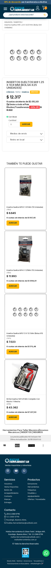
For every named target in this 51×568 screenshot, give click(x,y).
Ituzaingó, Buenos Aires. (16, 520)
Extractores (32, 484)
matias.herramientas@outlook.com (22, 523)
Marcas (7, 499)
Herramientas (33, 487)
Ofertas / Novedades (36, 499)
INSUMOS (8, 22)
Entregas (8, 502)
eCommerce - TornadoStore (33, 561)
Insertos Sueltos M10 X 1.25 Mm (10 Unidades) (25, 207)
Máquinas (32, 490)
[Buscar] (45, 15)
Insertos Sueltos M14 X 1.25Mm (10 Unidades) (25, 270)
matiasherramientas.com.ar (25, 540)
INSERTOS (18, 22)
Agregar (13, 223)
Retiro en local (17, 140)
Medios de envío (18, 133)
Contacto (8, 496)
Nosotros (8, 484)
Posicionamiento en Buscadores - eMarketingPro (24, 564)
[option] (17, 445)
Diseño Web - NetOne (14, 561)
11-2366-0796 (12, 517)
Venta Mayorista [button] (11, 487)
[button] (42, 564)
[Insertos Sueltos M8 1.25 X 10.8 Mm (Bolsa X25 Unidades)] (25, 54)
